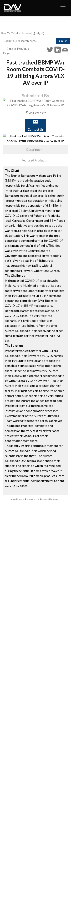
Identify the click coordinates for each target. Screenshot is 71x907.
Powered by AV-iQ (49, 499)
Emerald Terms (17, 499)
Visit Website (37, 113)
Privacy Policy (33, 499)
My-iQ (40, 33)
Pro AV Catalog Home (16, 33)
